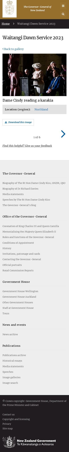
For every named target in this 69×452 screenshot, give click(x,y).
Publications (11, 345)
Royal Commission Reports (18, 270)
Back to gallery (14, 49)
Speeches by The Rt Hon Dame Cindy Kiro (26, 199)
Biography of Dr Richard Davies (20, 188)
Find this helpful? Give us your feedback (27, 145)
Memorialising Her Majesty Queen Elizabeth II (29, 231)
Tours (6, 313)
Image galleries (11, 377)
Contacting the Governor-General (22, 259)
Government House (16, 281)
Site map (8, 428)
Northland (41, 109)
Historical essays (12, 360)
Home (6, 23)
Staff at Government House (18, 307)
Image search (10, 382)
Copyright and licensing (16, 419)
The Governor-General (19, 173)
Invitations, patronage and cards (21, 253)
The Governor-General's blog (19, 205)
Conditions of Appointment (18, 242)
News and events (14, 324)
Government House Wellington (20, 291)
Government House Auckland (19, 296)
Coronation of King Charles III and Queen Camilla (31, 226)
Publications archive (14, 355)
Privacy (7, 424)
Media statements (13, 194)
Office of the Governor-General (25, 216)
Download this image (20, 122)
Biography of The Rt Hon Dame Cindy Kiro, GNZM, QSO (34, 183)
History (7, 248)
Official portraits (12, 264)
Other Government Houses (18, 302)
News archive (10, 334)
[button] (63, 14)
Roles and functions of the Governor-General (28, 237)
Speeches (8, 371)
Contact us (9, 414)
